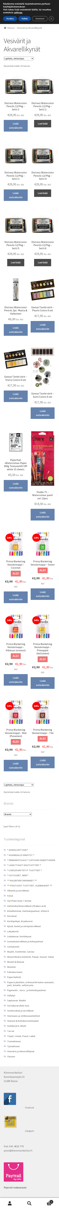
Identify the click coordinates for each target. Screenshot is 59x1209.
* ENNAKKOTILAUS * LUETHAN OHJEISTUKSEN (31, 860)
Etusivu (11, 27)
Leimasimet (13, 946)
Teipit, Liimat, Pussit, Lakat (21, 1036)
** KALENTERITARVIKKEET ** (22, 880)
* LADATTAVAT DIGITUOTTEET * (24, 865)
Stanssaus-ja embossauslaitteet (23, 1015)
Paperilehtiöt (14, 977)
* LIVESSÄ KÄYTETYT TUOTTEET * (24, 870)
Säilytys (11, 995)
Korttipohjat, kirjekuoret (20, 921)
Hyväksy (10, 18)
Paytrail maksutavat (15, 1187)
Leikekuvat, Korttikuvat (19, 936)
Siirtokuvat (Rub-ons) (18, 1005)
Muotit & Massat (15, 961)
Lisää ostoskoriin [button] (15, 125)
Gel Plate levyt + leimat (19, 900)
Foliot (10, 895)
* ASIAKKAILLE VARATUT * (20, 855)
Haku (29, 1203)
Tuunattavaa (14, 1041)
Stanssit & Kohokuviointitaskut (23, 1020)
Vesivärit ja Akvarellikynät (20, 1051)
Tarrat (10, 1031)
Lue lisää (43, 123)
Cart (45, 1200)
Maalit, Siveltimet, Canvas (20, 951)
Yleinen (11, 1056)
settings (18, 12)
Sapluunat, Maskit (16, 1000)
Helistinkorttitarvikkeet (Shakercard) (26, 906)
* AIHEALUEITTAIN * (17, 849)
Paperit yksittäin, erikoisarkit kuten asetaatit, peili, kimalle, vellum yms (30, 984)
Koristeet (12, 916)
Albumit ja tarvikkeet (18, 890)
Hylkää (25, 18)
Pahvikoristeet (14, 972)
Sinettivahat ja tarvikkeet (20, 1010)
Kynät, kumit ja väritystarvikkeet (24, 926)
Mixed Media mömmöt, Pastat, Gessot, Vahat (30, 956)
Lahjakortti (13, 931)
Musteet (11, 966)
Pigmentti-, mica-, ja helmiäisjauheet (26, 990)
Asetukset (39, 18)
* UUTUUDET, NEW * (18, 875)
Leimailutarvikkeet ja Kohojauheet (25, 941)
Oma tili (10, 1203)
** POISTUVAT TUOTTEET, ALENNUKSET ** (29, 885)
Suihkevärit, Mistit (16, 1025)
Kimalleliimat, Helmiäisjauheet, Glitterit (28, 911)
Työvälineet (13, 1046)
